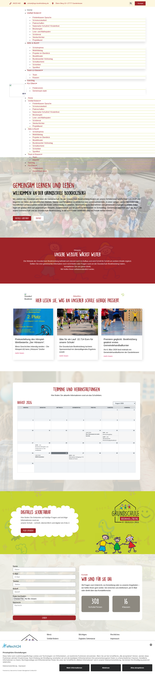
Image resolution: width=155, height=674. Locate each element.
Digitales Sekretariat (87, 639)
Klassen (36, 78)
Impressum (114, 639)
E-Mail (15, 574)
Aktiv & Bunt (32, 43)
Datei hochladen (19, 596)
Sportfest (36, 67)
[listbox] (124, 403)
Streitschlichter (38, 37)
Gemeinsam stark (40, 91)
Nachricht (17, 602)
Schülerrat (37, 34)
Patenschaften (38, 23)
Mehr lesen (19, 353)
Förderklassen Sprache (42, 17)
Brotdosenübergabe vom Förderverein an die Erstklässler (41, 448)
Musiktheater (38, 56)
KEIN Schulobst (39, 457)
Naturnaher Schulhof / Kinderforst (46, 26)
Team (35, 75)
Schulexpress (38, 48)
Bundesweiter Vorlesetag (43, 59)
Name (15, 566)
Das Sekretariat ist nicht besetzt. (92, 435)
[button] (131, 3)
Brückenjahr (37, 29)
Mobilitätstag (38, 50)
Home (29, 10)
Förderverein (38, 88)
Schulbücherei (38, 62)
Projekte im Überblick (41, 53)
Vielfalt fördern (33, 13)
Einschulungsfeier (107, 434)
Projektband (37, 40)
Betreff (15, 589)
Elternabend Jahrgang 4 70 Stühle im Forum (76, 457)
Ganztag (31, 80)
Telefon (16, 581)
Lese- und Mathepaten (42, 32)
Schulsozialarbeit (40, 20)
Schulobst (37, 65)
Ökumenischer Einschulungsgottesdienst (109, 439)
